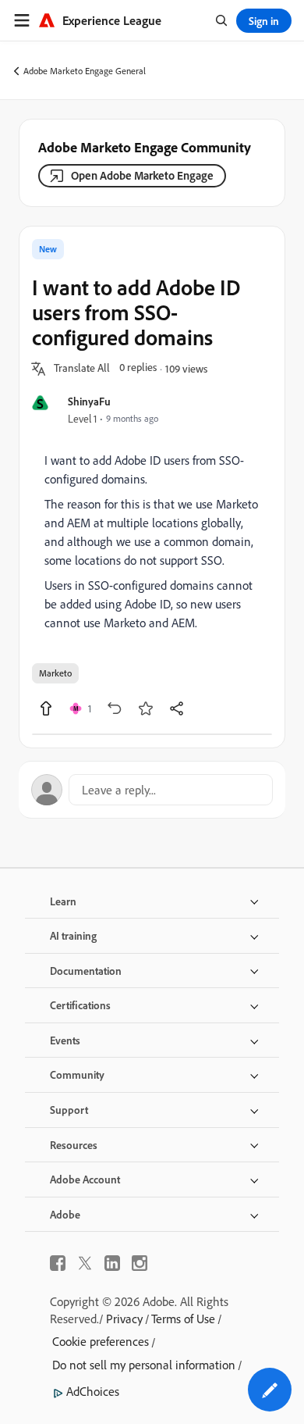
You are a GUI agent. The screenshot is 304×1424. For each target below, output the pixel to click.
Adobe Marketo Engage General (84, 71)
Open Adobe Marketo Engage (142, 175)
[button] (82, 369)
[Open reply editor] (152, 790)
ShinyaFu (89, 401)
